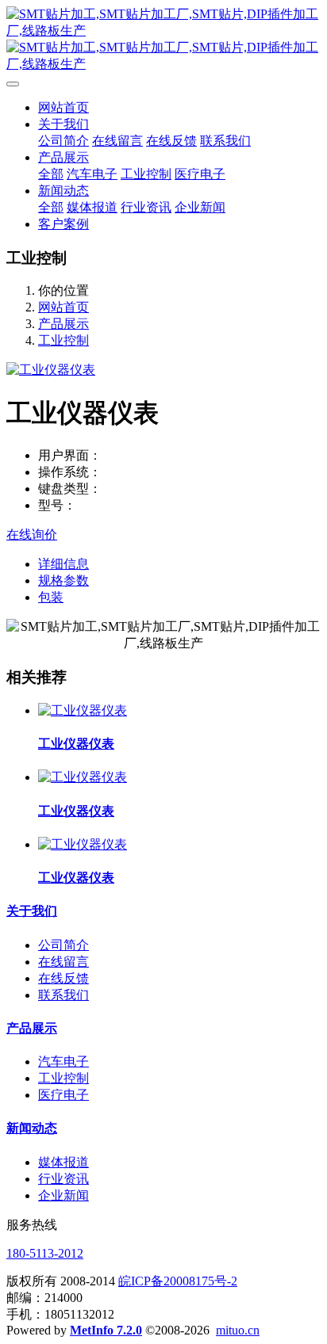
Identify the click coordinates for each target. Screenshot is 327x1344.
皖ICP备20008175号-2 (177, 1281)
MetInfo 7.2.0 (106, 1330)
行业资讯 (63, 1179)
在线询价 (31, 534)
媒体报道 (63, 1162)
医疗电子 (63, 1095)
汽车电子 (63, 1061)
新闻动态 (31, 1128)
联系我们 (63, 995)
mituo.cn (238, 1330)
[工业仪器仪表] (82, 710)
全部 (50, 174)
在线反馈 (63, 978)
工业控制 (63, 340)
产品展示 (63, 323)
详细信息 (63, 564)
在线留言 (63, 961)
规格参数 (63, 580)
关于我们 (31, 911)
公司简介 (63, 945)
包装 (50, 597)
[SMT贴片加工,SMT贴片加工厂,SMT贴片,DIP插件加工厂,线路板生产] (163, 39)
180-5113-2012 (44, 1253)
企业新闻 (63, 1195)
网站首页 (63, 107)
